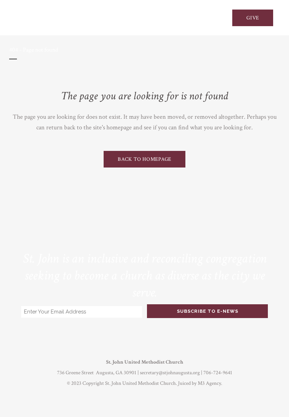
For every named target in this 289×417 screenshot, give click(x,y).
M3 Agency (209, 383)
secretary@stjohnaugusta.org (170, 372)
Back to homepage (144, 159)
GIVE (252, 17)
